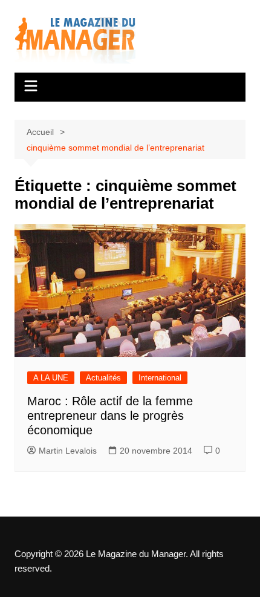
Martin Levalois (68, 450)
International (159, 377)
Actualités (103, 377)
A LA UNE (50, 377)
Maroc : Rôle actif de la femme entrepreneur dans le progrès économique (110, 415)
